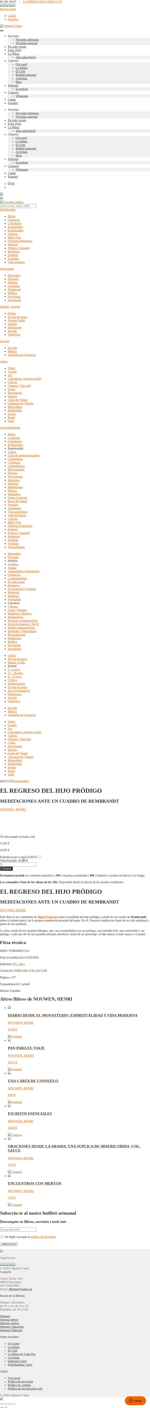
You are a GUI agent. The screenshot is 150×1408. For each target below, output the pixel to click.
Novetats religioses (27, 39)
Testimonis (14, 508)
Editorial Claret (17, 1361)
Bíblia (11, 216)
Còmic (12, 313)
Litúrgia (13, 234)
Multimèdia (15, 410)
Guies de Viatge (18, 400)
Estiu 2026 (14, 50)
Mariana (13, 483)
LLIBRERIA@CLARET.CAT (42, 1)
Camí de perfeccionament (23, 455)
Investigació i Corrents (22, 589)
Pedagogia (14, 289)
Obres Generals (17, 497)
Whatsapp (22, 96)
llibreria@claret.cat (20, 1289)
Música (12, 351)
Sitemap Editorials (11, 1330)
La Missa (13, 53)
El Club (20, 71)
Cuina (11, 389)
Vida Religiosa (17, 515)
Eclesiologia (15, 227)
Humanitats (7, 268)
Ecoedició (22, 89)
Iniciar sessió (8, 9)
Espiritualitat (7, 209)
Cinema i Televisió (19, 385)
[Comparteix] (9, 1403)
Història (13, 282)
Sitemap (5, 1316)
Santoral (13, 255)
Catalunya (14, 575)
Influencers (14, 327)
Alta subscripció (26, 57)
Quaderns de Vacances (22, 355)
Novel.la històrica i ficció (23, 624)
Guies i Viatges (17, 610)
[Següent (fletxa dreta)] (5, 1407)
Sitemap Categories (12, 1326)
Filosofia (13, 279)
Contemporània (17, 578)
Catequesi (14, 220)
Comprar (6, 868)
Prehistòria (14, 599)
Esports (12, 396)
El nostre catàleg (13, 202)
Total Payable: (9, 860)
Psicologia (14, 296)
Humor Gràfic (16, 320)
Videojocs (14, 334)
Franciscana (15, 476)
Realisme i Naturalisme (22, 631)
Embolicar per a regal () (18, 857)
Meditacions (15, 487)
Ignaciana (14, 480)
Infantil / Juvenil (10, 306)
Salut (11, 421)
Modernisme (15, 617)
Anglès (12, 371)
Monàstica (14, 494)
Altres (3, 361)
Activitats (21, 78)
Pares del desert (17, 501)
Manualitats (15, 407)
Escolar (4, 341)
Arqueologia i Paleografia (23, 571)
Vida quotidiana (17, 511)
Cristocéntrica (16, 466)
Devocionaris (16, 469)
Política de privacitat (20, 1381)
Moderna (13, 596)
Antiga (12, 567)
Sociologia (14, 300)
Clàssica (13, 606)
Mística (12, 490)
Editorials (14, 427)
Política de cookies (19, 1385)
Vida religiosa (16, 262)
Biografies (14, 275)
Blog (19, 82)
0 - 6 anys (14, 669)
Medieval (13, 592)
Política (12, 293)
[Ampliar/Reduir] (1, 1403)
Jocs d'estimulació (19, 690)
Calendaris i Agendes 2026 (24, 378)
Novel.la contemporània (22, 620)
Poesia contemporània (21, 627)
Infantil (12, 324)
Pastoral (13, 244)
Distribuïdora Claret (20, 1364)
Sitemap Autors (9, 1323)
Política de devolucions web (25, 1388)
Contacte (13, 92)
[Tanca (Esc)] (13, 1403)
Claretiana (14, 462)
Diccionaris (15, 393)
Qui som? (22, 64)
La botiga (21, 67)
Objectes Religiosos (20, 241)
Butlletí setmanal (26, 75)
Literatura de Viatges (20, 403)
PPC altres (18, 964)
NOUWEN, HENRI (13, 809)
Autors (4, 427)
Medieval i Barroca (19, 613)
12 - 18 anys (15, 673)
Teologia (13, 258)
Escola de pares (17, 317)
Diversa (12, 473)
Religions (14, 251)
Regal (11, 417)
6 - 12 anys (14, 676)
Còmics (12, 680)
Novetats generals (27, 43)
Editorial (13, 85)
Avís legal (14, 1378)
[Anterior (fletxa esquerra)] (1, 1407)
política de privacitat (43, 1237)
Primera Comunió (19, 248)
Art (10, 375)
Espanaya (14, 585)
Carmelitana (15, 459)
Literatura (14, 286)
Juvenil (12, 331)
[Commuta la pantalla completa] (5, 1403)
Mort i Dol (14, 237)
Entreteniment (16, 683)
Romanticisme (16, 634)
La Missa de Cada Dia (21, 1354)
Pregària (13, 504)
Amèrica (13, 564)
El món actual (16, 582)
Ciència (12, 382)
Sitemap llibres (9, 1319)
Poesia (12, 414)
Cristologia (14, 223)
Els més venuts (17, 46)
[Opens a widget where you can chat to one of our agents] (135, 1401)
